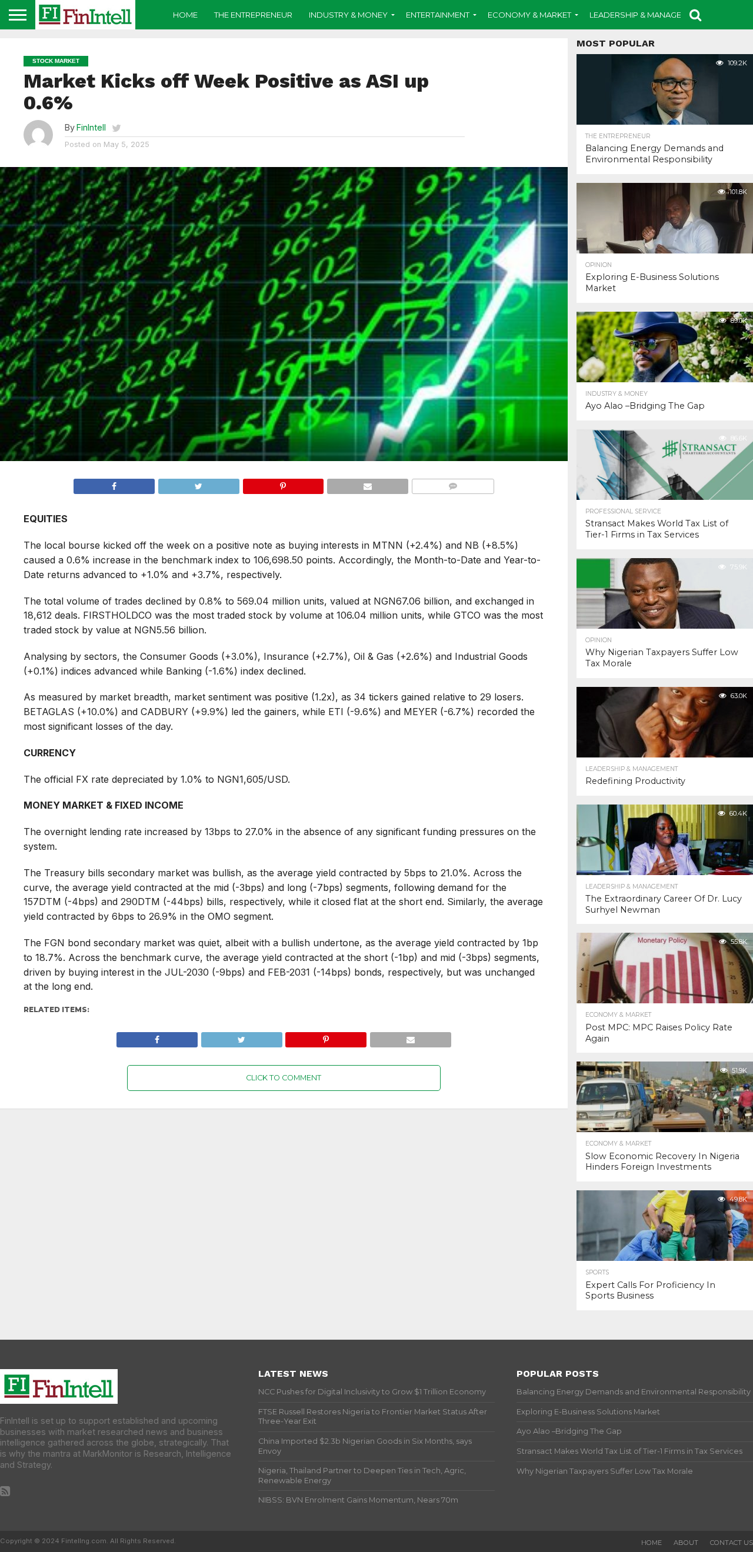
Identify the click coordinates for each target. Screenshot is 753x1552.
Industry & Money (348, 14)
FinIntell (91, 127)
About (686, 1542)
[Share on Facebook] (114, 483)
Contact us (731, 1542)
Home (185, 14)
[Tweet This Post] (198, 483)
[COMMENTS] (452, 483)
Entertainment (437, 14)
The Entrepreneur (253, 14)
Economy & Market (529, 14)
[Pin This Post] (283, 483)
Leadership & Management (646, 14)
